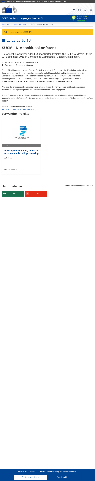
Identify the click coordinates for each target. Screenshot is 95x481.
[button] (79, 10)
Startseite (5, 24)
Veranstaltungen (20, 24)
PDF (38, 194)
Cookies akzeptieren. (30, 477)
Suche (85, 10)
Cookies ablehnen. (65, 477)
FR (19, 40)
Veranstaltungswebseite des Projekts (17, 109)
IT (23, 40)
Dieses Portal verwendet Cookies (32, 472)
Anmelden (74, 10)
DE (3, 40)
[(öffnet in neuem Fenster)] (10, 9)
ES (13, 40)
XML (15, 194)
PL (29, 40)
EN (9, 40)
